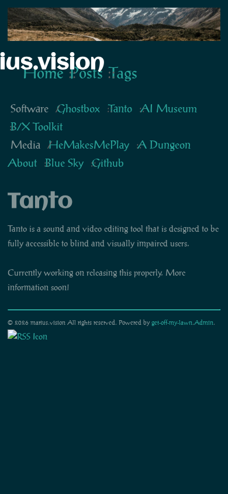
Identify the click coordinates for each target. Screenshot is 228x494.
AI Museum (168, 108)
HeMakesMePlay (89, 145)
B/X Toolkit (37, 126)
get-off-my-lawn (171, 322)
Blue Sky (64, 163)
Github (108, 163)
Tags (123, 73)
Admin (203, 322)
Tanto (120, 108)
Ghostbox (78, 108)
